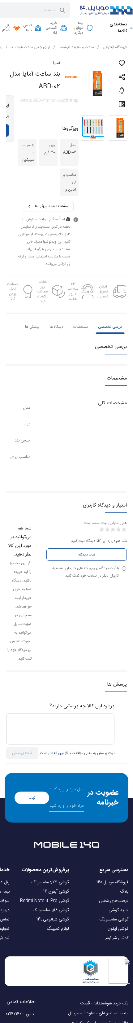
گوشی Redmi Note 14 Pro (44, 901)
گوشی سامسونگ (114, 919)
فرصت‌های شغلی (113, 901)
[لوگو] (105, 10)
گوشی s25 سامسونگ (50, 882)
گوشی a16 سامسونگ (51, 910)
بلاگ (124, 891)
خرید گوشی (118, 910)
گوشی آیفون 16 (56, 891)
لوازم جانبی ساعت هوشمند (28, 47)
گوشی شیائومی (115, 938)
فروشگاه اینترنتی (112, 47)
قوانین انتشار (58, 753)
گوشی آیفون (118, 929)
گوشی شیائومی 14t (52, 919)
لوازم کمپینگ (58, 929)
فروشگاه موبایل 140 (112, 882)
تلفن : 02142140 (21, 1014)
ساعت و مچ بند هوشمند (74, 47)
